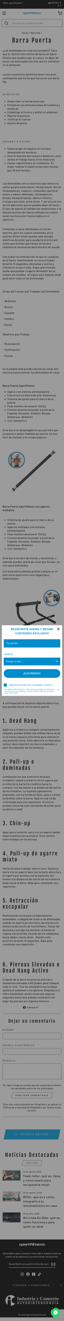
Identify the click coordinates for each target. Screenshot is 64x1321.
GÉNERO (8, 654)
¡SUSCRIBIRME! (32, 673)
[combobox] (32, 662)
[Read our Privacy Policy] (58, 690)
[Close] (58, 629)
